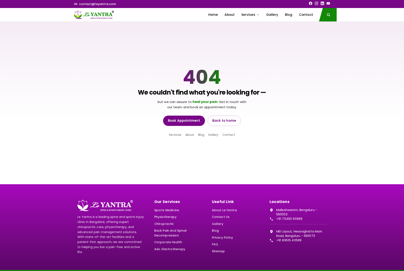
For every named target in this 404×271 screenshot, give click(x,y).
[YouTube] (328, 3)
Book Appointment (184, 120)
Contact (306, 14)
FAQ (215, 244)
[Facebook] (310, 3)
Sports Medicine (166, 210)
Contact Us (221, 217)
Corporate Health (168, 242)
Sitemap (218, 251)
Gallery (272, 14)
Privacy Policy (222, 237)
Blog (288, 14)
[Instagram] (316, 3)
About (230, 14)
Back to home (224, 120)
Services (248, 14)
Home (213, 14)
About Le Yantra (224, 210)
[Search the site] (328, 14)
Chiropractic (164, 224)
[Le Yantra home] (94, 14)
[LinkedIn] (322, 3)
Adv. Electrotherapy (169, 249)
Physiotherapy (165, 217)
